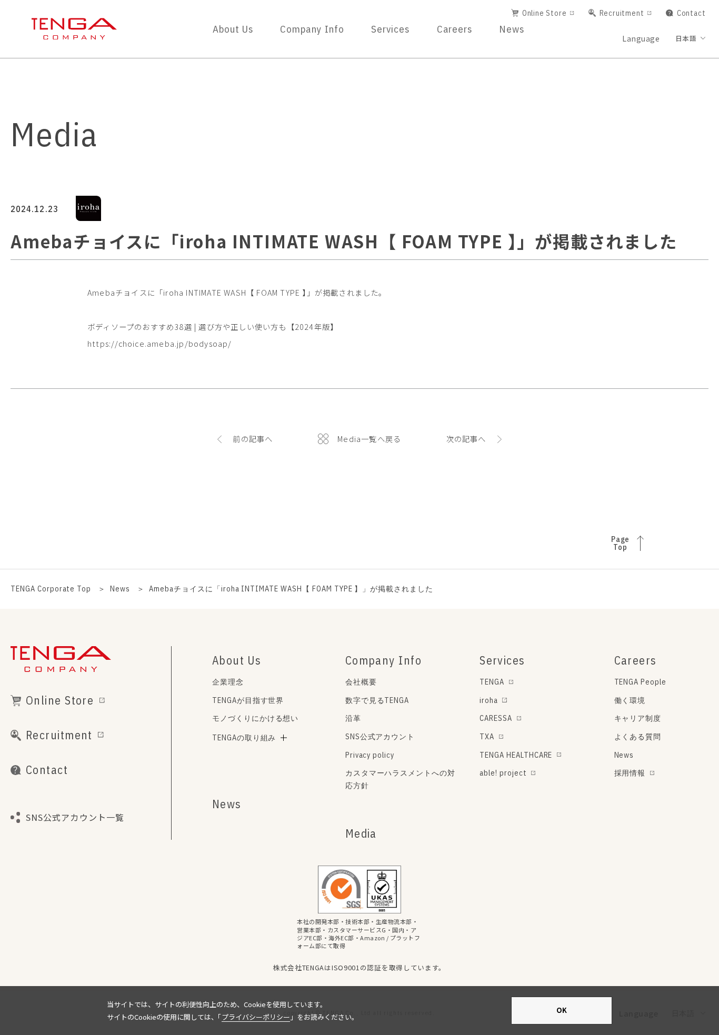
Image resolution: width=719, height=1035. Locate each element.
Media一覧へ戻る (369, 439)
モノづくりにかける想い (255, 718)
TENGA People (640, 682)
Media (361, 833)
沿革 (353, 718)
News (511, 29)
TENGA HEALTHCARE (516, 755)
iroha (489, 700)
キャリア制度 (638, 718)
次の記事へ (466, 439)
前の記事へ (253, 439)
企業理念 (228, 682)
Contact (691, 13)
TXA (487, 736)
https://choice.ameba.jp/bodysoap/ (159, 343)
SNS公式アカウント (380, 736)
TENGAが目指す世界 (248, 700)
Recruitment (622, 13)
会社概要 (361, 682)
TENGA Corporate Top (51, 589)
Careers (454, 29)
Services (390, 29)
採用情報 (630, 773)
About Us (233, 29)
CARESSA (496, 718)
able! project (503, 773)
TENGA (492, 682)
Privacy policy (369, 755)
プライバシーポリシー (256, 1017)
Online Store (544, 13)
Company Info (312, 29)
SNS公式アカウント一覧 (75, 817)
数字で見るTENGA (377, 700)
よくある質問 (638, 736)
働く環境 (630, 700)
